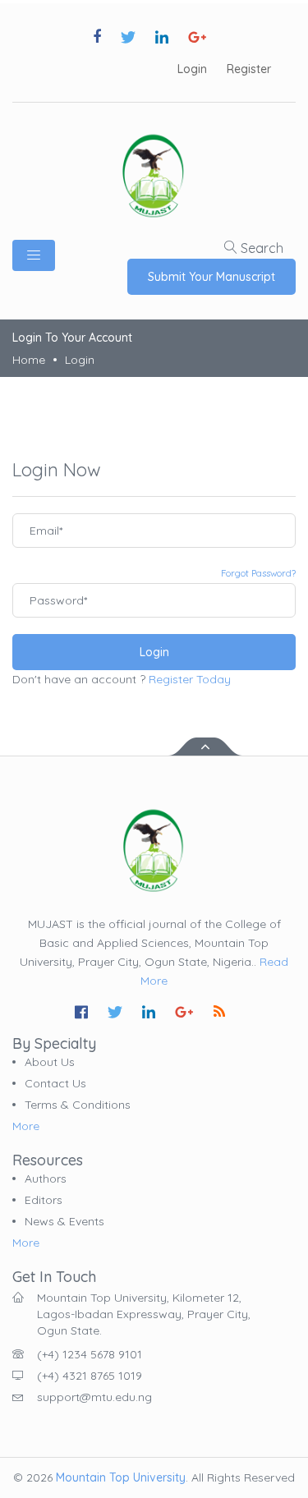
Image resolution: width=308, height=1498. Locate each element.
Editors (43, 1200)
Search (260, 248)
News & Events (64, 1221)
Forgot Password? (258, 573)
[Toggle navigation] (33, 255)
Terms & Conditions (78, 1104)
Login (192, 69)
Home (28, 359)
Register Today (190, 679)
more (25, 1126)
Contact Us (55, 1083)
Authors (46, 1178)
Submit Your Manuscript (211, 276)
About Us (50, 1062)
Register (249, 69)
